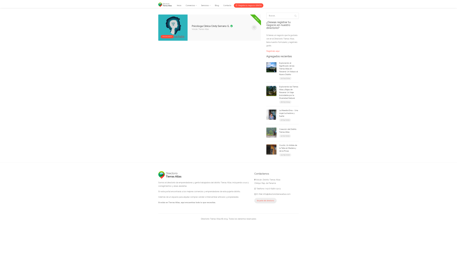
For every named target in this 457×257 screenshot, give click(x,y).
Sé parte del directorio (265, 201)
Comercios (190, 5)
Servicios (205, 5)
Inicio (179, 5)
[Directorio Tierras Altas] (165, 4)
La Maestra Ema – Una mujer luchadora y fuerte (288, 113)
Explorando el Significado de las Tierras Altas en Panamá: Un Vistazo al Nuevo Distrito (288, 69)
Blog (217, 5)
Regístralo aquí (272, 51)
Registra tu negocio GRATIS (250, 5)
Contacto (227, 5)
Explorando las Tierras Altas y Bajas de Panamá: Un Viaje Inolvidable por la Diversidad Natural (288, 92)
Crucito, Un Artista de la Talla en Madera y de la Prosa (288, 148)
